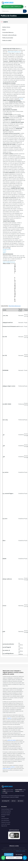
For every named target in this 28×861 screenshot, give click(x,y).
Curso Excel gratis (5, 818)
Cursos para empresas (5, 812)
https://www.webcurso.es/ (14, 51)
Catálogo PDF (6, 800)
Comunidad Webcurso (7, 32)
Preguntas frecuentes (5, 822)
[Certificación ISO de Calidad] (14, 835)
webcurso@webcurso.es (9, 262)
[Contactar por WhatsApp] (3, 858)
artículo (21, 98)
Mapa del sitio (4, 825)
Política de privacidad (7, 37)
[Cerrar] (25, 838)
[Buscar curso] (25, 11)
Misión (4, 29)
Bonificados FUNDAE (5, 814)
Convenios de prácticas (6, 810)
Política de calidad (6, 40)
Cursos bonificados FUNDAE (7, 809)
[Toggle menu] (25, 6)
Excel (14, 800)
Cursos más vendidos (5, 824)
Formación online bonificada (9, 35)
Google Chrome (7, 249)
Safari (4, 252)
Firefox (4, 251)
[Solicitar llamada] (25, 858)
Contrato (21, 800)
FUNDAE (3, 816)
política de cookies (11, 740)
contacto (9, 718)
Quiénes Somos (6, 27)
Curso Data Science (5, 820)
